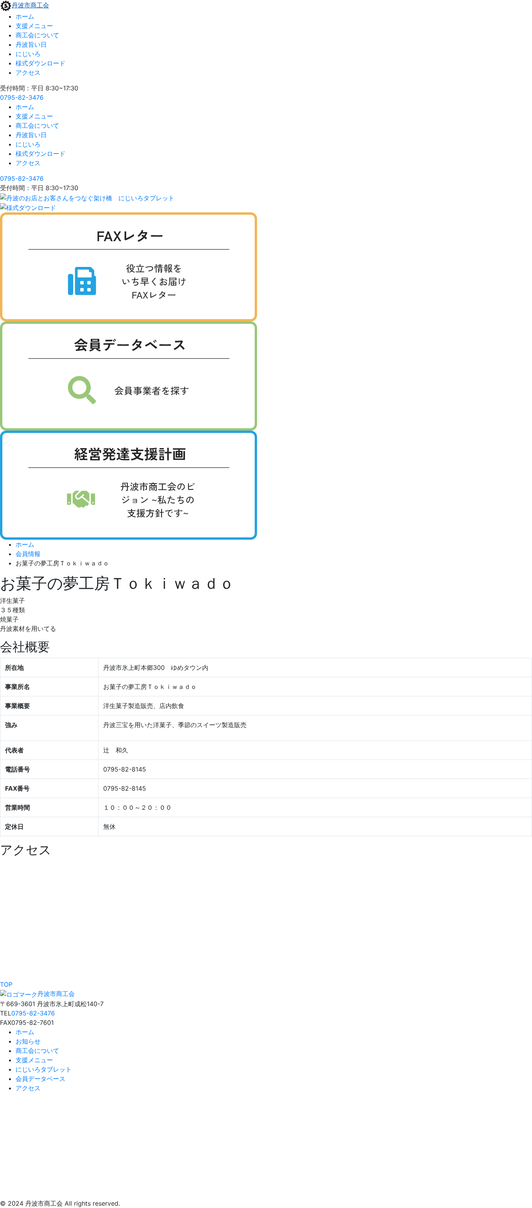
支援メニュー (34, 26)
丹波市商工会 (30, 5)
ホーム (25, 16)
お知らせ (28, 1041)
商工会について (37, 35)
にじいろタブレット (44, 1069)
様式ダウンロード (40, 63)
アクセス (28, 72)
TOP (6, 984)
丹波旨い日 (31, 44)
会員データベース (40, 1079)
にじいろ (28, 54)
